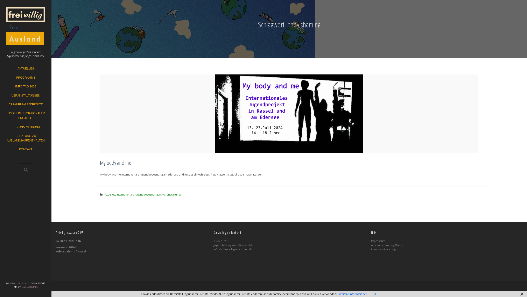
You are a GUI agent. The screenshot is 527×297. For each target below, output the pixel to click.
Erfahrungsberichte (26, 104)
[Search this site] (26, 170)
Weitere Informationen (353, 294)
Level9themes (29, 286)
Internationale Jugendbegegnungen (139, 194)
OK (374, 294)
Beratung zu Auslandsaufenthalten (26, 138)
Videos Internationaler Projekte (26, 115)
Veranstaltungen (26, 95)
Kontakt (26, 149)
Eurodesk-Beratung (383, 249)
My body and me (115, 162)
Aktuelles (25, 68)
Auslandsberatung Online (387, 245)
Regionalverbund (26, 126)
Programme (25, 77)
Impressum (378, 241)
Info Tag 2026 (25, 86)
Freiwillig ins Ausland (22, 283)
